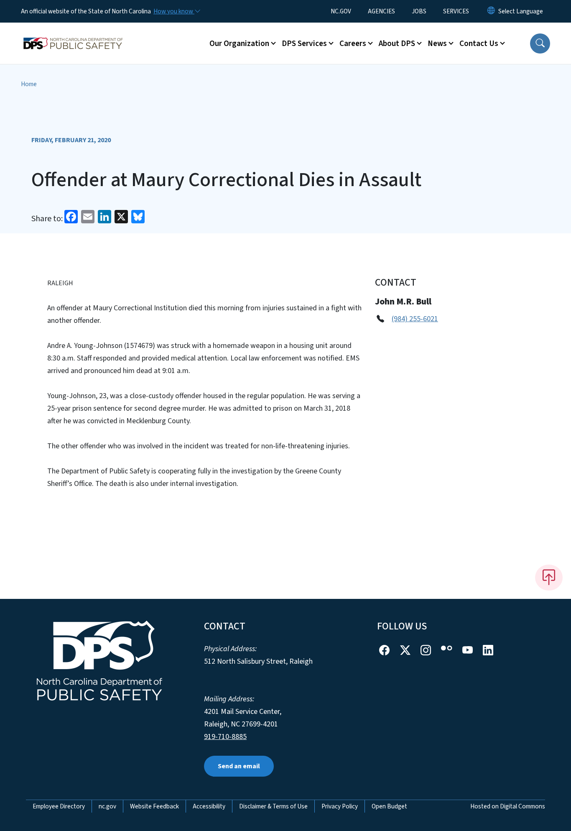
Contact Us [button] (478, 43)
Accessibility (209, 806)
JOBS (419, 11)
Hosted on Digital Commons (507, 806)
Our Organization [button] (239, 43)
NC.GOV (341, 11)
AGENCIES (381, 11)
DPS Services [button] (304, 43)
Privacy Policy (339, 806)
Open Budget (389, 806)
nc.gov (107, 806)
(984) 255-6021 (415, 319)
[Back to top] (549, 578)
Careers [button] (352, 43)
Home (29, 84)
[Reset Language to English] (491, 11)
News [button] (437, 43)
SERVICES (456, 11)
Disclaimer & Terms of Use (273, 806)
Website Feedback (154, 806)
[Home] (73, 34)
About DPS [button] (397, 43)
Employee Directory (59, 806)
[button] (540, 43)
